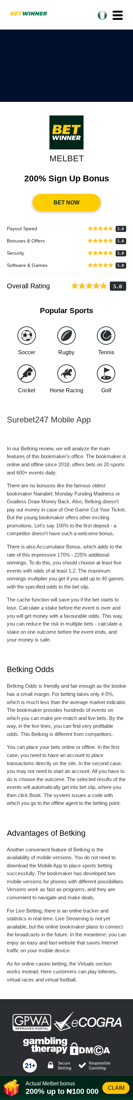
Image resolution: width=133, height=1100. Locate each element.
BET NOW (66, 202)
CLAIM (116, 1088)
